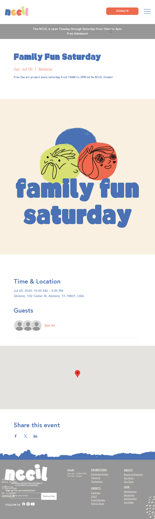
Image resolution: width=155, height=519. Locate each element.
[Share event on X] (25, 436)
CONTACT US (8, 496)
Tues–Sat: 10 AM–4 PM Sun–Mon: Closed (76, 474)
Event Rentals (98, 500)
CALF (94, 496)
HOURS (70, 470)
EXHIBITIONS (99, 470)
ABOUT (128, 470)
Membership (130, 491)
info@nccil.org (7, 487)
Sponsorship (130, 498)
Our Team (129, 481)
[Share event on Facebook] (16, 436)
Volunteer (129, 502)
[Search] (110, 31)
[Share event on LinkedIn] (35, 436)
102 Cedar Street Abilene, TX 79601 (9, 480)
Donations (129, 495)
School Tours (97, 503)
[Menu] (147, 11)
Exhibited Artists (99, 474)
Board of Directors (133, 474)
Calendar (96, 492)
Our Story (129, 478)
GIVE (127, 487)
